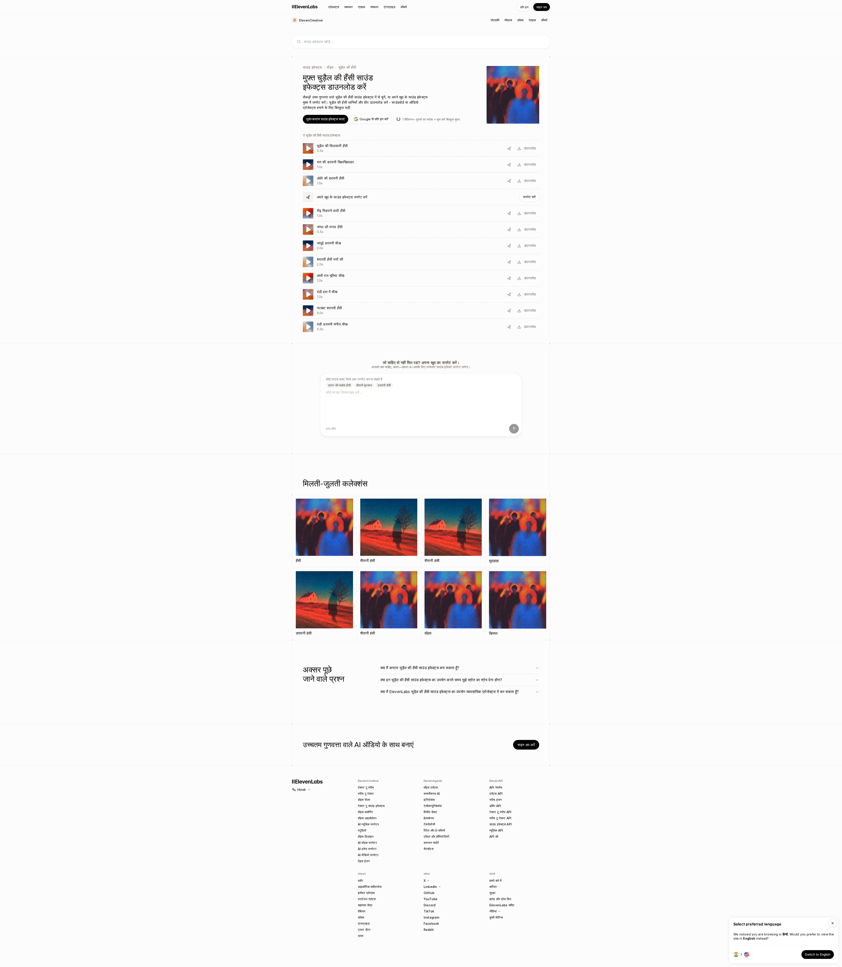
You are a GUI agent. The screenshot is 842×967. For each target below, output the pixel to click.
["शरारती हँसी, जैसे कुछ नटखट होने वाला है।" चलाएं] (421, 310)
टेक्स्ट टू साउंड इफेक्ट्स (371, 806)
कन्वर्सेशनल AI (432, 793)
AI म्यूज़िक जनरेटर (368, 824)
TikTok (429, 911)
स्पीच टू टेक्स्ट (366, 793)
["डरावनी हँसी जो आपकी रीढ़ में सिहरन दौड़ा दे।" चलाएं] (421, 213)
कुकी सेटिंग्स (496, 917)
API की (493, 836)
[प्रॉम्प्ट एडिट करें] (509, 148)
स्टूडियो (362, 830)
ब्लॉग (360, 880)
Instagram (431, 917)
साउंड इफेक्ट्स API (500, 824)
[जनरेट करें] (421, 197)
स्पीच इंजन (495, 800)
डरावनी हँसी (384, 385)
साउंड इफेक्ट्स (312, 67)
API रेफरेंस (495, 787)
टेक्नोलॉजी (429, 824)
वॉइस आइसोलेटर (367, 818)
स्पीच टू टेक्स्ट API (500, 818)
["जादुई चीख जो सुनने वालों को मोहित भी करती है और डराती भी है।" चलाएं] (421, 246)
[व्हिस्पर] (517, 604)
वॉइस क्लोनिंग (365, 812)
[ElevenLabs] (304, 7)
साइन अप (541, 7)
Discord (429, 905)
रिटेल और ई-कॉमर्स (434, 830)
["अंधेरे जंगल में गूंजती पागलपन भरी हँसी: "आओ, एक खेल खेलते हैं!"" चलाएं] (421, 229)
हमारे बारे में (495, 880)
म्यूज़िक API (496, 830)
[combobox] (424, 41)
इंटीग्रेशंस (429, 800)
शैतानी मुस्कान (364, 385)
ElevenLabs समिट (501, 905)
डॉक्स (361, 917)
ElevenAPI (496, 780)
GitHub (429, 893)
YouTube (430, 899)
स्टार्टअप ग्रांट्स (367, 899)
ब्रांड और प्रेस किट (500, 899)
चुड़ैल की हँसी (347, 67)
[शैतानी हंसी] (389, 531)
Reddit (429, 929)
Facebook (431, 923)
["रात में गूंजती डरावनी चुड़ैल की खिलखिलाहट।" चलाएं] (421, 164)
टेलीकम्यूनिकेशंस (433, 806)
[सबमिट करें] (514, 429)
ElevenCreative (368, 780)
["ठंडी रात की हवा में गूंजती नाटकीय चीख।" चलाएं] (421, 294)
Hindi (301, 789)
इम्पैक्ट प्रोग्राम (366, 893)
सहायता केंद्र (365, 905)
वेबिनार (362, 911)
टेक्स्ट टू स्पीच (366, 787)
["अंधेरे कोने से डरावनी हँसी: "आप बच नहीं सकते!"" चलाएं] (421, 181)
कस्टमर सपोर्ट (431, 842)
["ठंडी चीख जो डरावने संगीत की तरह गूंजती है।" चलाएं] (421, 327)
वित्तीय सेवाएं (430, 812)
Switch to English (817, 954)
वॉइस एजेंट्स (431, 787)
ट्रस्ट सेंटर (364, 929)
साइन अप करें (526, 745)
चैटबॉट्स (428, 849)
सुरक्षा (492, 893)
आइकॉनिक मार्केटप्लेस (370, 887)
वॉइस (330, 67)
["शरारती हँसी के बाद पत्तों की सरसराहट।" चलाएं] (421, 262)
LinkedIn (430, 887)
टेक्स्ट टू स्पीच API (500, 812)
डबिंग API (495, 806)
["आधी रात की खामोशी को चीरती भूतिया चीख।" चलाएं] (421, 278)
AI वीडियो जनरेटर (368, 855)
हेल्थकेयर (429, 818)
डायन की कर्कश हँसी (339, 385)
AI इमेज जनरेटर (367, 849)
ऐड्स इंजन (364, 861)
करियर (493, 887)
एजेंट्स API (496, 793)
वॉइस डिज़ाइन (365, 836)
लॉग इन (524, 7)
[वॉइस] (453, 604)
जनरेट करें (529, 197)
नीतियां (493, 911)
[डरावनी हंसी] (324, 604)
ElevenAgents (433, 780)
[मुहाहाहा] (517, 531)
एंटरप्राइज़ (364, 923)
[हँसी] (324, 531)
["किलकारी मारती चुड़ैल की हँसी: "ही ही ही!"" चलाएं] (421, 148)
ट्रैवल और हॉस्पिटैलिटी (436, 836)
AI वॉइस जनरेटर (367, 842)
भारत (360, 936)
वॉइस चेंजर (364, 800)
